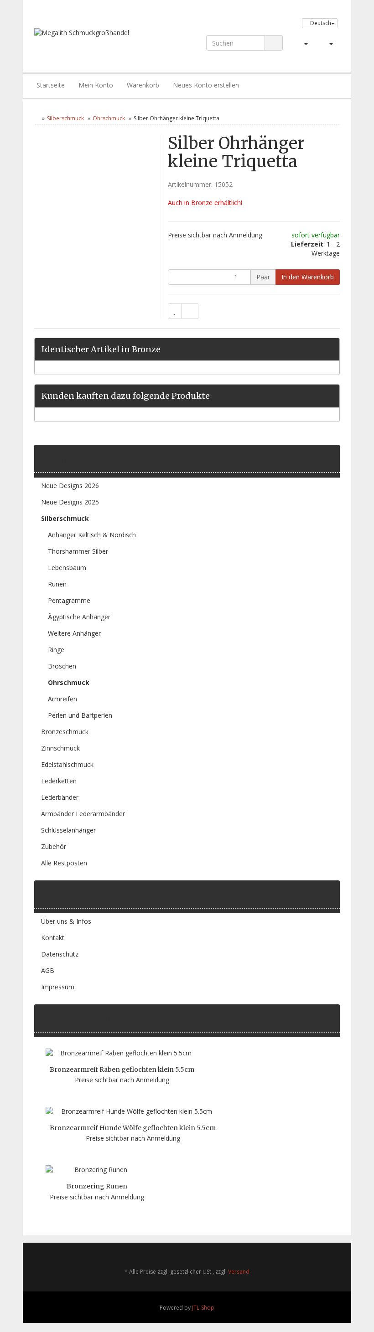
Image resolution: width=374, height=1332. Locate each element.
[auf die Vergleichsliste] (190, 311)
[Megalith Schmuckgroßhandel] (94, 41)
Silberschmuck (65, 118)
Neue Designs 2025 (70, 502)
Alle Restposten (64, 863)
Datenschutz (59, 954)
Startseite (50, 85)
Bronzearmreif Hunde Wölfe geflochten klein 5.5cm (133, 1128)
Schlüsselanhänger (68, 830)
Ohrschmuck (109, 118)
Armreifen (62, 698)
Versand (238, 1271)
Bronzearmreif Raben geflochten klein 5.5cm (122, 1069)
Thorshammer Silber (78, 551)
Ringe (56, 649)
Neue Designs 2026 (70, 485)
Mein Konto (95, 85)
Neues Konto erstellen (206, 85)
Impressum (57, 986)
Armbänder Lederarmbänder (83, 813)
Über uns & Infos (66, 921)
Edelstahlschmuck (67, 764)
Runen (57, 584)
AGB (47, 970)
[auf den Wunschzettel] (175, 311)
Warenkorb (143, 85)
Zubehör (53, 846)
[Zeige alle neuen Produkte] (336, 1020)
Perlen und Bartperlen (80, 715)
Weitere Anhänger (74, 633)
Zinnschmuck (60, 748)
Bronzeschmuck (64, 731)
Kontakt (52, 937)
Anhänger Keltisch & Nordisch (92, 534)
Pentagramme (69, 600)
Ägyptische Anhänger (79, 616)
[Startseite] (36, 118)
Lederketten (59, 781)
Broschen (62, 666)
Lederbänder (59, 797)
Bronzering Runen (97, 1186)
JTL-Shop (203, 1307)
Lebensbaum (67, 567)
